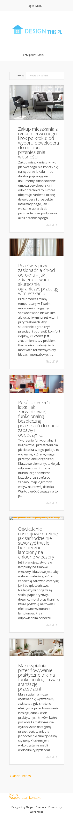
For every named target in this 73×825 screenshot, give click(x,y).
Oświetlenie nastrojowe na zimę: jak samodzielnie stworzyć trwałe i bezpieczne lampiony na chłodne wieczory (38, 543)
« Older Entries (20, 776)
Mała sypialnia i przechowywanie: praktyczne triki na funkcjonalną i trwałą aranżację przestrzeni (39, 677)
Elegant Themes (36, 807)
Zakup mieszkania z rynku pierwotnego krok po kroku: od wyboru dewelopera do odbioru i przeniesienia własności (38, 143)
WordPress (36, 811)
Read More (52, 225)
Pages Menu (34, 6)
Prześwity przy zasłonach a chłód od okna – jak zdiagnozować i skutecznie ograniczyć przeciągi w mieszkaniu (39, 279)
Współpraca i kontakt (24, 797)
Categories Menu (34, 55)
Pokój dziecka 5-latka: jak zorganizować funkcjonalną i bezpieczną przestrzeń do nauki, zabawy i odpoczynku (39, 418)
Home (21, 75)
